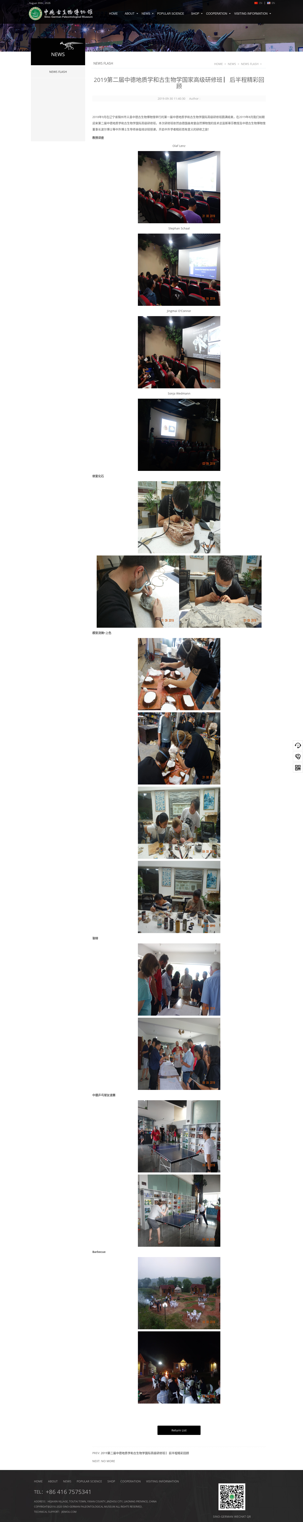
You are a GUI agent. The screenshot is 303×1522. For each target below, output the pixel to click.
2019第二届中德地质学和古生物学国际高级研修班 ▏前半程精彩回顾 (145, 1453)
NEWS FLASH (58, 72)
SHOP (195, 13)
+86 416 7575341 (69, 1492)
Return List (179, 1430)
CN (260, 3)
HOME (113, 13)
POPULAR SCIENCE (170, 13)
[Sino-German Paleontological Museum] (63, 14)
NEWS (146, 13)
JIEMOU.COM (68, 1512)
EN (270, 3)
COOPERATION (216, 13)
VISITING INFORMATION (251, 13)
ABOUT (130, 13)
